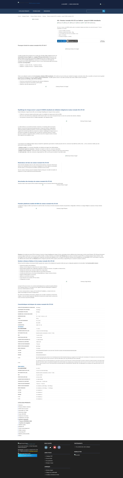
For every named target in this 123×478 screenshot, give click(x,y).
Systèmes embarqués (23, 419)
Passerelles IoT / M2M (23, 410)
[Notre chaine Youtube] (54, 447)
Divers (20, 435)
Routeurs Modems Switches (25, 406)
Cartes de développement (24, 428)
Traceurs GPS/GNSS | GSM (25, 421)
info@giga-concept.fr (33, 451)
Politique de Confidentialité (51, 472)
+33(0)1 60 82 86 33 (24, 451)
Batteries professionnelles (24, 433)
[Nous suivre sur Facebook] (59, 447)
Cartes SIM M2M (22, 414)
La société (64, 4)
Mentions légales (49, 470)
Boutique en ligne (49, 462)
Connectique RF (22, 431)
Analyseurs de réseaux (23, 415)
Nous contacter (74, 4)
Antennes (21, 405)
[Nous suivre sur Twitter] (50, 447)
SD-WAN (36, 203)
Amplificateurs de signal (24, 417)
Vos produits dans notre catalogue (83, 446)
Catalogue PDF (49, 456)
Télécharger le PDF (73, 41)
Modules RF (21, 426)
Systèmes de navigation (24, 422)
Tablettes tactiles (22, 424)
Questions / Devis (62, 41)
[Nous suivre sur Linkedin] (46, 447)
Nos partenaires (49, 460)
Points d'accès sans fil (23, 408)
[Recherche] (103, 11)
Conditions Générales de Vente (52, 474)
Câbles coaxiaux (22, 430)
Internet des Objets (23, 412)
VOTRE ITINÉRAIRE (28, 455)
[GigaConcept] (25, 2)
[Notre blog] (102, 4)
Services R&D (49, 458)
